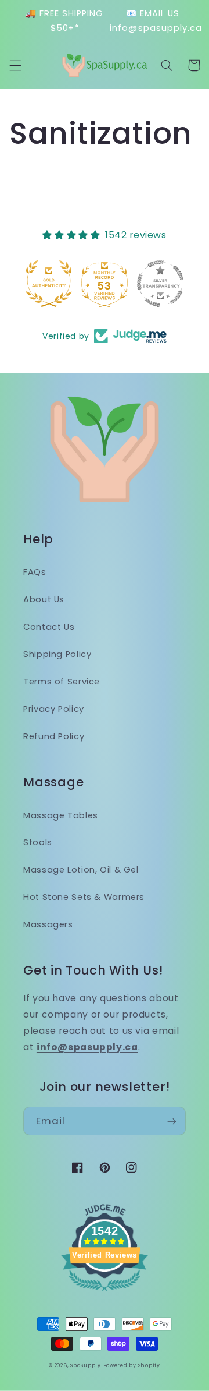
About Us (43, 599)
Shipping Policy (57, 654)
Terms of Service (61, 681)
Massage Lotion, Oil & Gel (81, 869)
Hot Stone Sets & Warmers (84, 897)
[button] (15, 65)
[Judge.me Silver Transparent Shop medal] (145, 283)
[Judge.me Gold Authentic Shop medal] (33, 283)
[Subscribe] (171, 1121)
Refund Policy (53, 736)
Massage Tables (60, 815)
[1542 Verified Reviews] (104, 1293)
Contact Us (48, 627)
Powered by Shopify (131, 1365)
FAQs (34, 572)
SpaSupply (85, 1365)
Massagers (48, 924)
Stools (37, 842)
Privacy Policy (53, 709)
